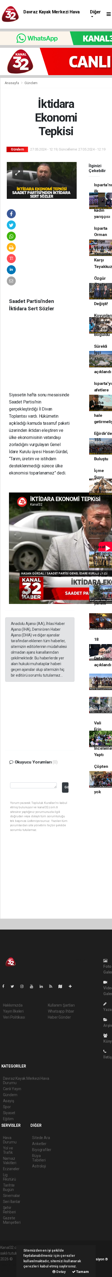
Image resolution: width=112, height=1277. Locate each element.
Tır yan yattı (98, 705)
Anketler (39, 1144)
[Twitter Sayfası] (14, 986)
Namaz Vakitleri (9, 1160)
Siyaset (9, 1113)
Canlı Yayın (12, 1089)
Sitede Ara (41, 1138)
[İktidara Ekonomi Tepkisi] (42, 180)
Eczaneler (11, 1169)
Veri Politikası (14, 1017)
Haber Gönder (59, 1017)
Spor (7, 1107)
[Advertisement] (46, 356)
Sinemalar (11, 1195)
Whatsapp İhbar (61, 1011)
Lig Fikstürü (9, 1177)
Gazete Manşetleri (12, 1220)
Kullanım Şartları (61, 1005)
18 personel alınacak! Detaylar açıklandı (102, 652)
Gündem (31, 83)
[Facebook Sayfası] (5, 986)
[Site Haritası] (62, 986)
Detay (60, 1272)
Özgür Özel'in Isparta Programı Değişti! (103, 291)
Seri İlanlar (12, 1201)
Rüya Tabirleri (38, 1158)
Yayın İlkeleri (13, 1011)
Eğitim (8, 1119)
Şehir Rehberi (9, 1209)
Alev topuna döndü (101, 621)
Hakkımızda (13, 1005)
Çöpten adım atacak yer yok (101, 779)
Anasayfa (12, 83)
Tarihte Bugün (9, 1187)
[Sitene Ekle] (72, 986)
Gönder (66, 787)
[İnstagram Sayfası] (24, 986)
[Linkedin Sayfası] (43, 986)
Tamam (82, 1272)
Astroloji (39, 1166)
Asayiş (8, 1101)
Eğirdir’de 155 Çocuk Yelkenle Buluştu (103, 446)
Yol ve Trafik (8, 1150)
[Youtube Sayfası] (34, 986)
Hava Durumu (10, 1140)
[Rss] (53, 986)
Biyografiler (41, 1150)
